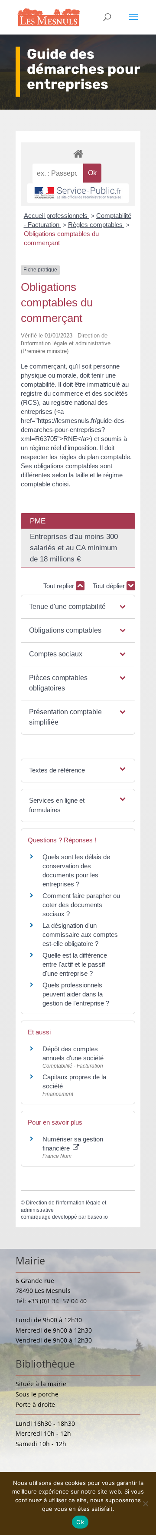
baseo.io (98, 1217)
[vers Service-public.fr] (78, 193)
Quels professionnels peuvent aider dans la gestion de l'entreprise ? (75, 994)
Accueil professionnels (56, 215)
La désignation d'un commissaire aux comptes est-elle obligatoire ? (80, 934)
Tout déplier (110, 585)
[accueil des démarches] (78, 153)
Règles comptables (96, 224)
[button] (78, 606)
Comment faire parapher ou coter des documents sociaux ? (81, 904)
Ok (80, 1522)
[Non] (145, 1503)
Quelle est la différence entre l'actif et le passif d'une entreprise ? (74, 964)
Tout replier (59, 585)
